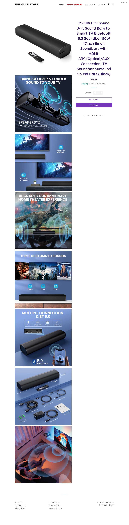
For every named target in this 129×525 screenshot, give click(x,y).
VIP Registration (74, 4)
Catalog (89, 4)
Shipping (85, 84)
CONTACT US (20, 505)
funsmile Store (27, 4)
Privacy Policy (20, 508)
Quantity (88, 93)
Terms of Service (55, 508)
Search (102, 4)
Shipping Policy (54, 505)
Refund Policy (54, 502)
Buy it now (94, 105)
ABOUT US (19, 502)
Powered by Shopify (106, 505)
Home (61, 4)
